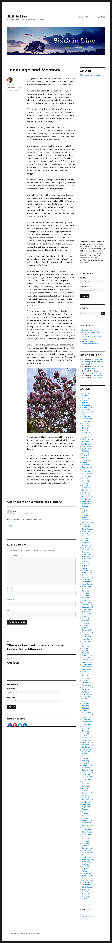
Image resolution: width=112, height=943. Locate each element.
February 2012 (87, 793)
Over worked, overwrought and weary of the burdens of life (92, 362)
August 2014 (86, 724)
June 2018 (85, 618)
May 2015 (85, 703)
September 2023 (87, 474)
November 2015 (87, 690)
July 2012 (85, 781)
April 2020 (85, 568)
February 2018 (87, 628)
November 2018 (87, 607)
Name (10, 589)
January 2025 (86, 437)
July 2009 (85, 864)
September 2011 (87, 804)
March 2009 (86, 873)
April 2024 (85, 458)
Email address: (12, 697)
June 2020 (85, 563)
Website (11, 610)
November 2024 (87, 442)
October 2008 (86, 885)
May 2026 (85, 400)
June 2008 (85, 894)
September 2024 (88, 446)
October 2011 (86, 802)
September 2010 (87, 832)
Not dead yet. (98, 378)
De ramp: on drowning (90, 330)
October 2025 (86, 417)
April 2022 (85, 513)
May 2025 (85, 428)
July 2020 (85, 561)
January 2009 (86, 878)
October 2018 (86, 609)
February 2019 (87, 600)
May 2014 (85, 731)
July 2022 (85, 506)
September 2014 (87, 722)
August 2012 (86, 779)
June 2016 (85, 674)
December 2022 (87, 495)
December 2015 (87, 687)
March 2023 (86, 488)
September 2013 (87, 749)
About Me (90, 17)
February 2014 (87, 738)
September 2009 (88, 859)
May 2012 (85, 786)
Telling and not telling (90, 344)
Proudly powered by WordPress (29, 933)
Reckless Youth (87, 341)
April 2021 (85, 540)
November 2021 (87, 524)
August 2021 (86, 531)
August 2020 (86, 559)
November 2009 (87, 855)
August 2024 (86, 449)
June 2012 (85, 784)
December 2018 (87, 605)
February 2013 (87, 765)
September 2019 (87, 584)
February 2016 (87, 683)
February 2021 (87, 545)
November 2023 (87, 469)
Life (83, 914)
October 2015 (86, 692)
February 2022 (87, 517)
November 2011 (87, 800)
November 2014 (87, 717)
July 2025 (85, 423)
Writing (85, 919)
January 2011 (86, 823)
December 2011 (87, 798)
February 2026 (87, 407)
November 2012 (87, 772)
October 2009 (87, 857)
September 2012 (87, 777)
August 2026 (86, 394)
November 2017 (87, 635)
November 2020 (87, 552)
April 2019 (85, 596)
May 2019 (85, 593)
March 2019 (86, 598)
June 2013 (85, 756)
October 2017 (86, 637)
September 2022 (88, 501)
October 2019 (86, 582)
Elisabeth (10, 84)
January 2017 (86, 658)
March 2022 (86, 515)
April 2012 (85, 788)
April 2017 (85, 651)
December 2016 (87, 660)
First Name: (11, 689)
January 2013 (86, 768)
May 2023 (85, 483)
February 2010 (87, 848)
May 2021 (85, 538)
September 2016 (87, 667)
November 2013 (87, 745)
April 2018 (85, 623)
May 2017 (85, 648)
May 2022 (85, 511)
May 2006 (85, 899)
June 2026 (85, 398)
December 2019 (87, 577)
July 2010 (85, 837)
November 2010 (87, 827)
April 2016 (85, 678)
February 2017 (87, 655)
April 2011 (85, 816)
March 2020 (86, 570)
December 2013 (87, 742)
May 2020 (85, 566)
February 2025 (87, 435)
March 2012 (86, 791)
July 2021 (85, 534)
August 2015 (86, 697)
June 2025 (85, 426)
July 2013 (85, 754)
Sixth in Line (17, 16)
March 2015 (86, 708)
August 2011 (86, 807)
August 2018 (86, 614)
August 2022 (86, 504)
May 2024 (85, 456)
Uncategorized (12, 91)
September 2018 (87, 612)
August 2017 (86, 641)
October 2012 (86, 775)
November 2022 (87, 497)
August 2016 (86, 669)
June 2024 (85, 453)
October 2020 (86, 554)
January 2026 (86, 410)
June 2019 (85, 591)
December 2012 (87, 770)
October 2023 (86, 472)
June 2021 (85, 536)
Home (80, 17)
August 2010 (86, 834)
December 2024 (87, 439)
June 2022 (85, 508)
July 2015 (85, 699)
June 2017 (85, 646)
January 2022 (86, 520)
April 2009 (85, 871)
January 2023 (86, 492)
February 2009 (87, 876)
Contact (101, 17)
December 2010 (87, 825)
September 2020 (88, 557)
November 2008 (87, 882)
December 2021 (87, 522)
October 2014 (86, 719)
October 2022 (86, 499)
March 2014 (86, 736)
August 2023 (86, 476)
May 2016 (85, 676)
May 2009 (85, 869)
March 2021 (86, 543)
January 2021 (86, 547)
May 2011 (85, 814)
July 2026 (85, 396)
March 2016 (86, 680)
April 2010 (85, 843)
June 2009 (85, 866)
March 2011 (86, 818)
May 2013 (85, 758)
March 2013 (86, 763)
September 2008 (88, 887)
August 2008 (86, 889)
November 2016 (87, 662)
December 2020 (87, 550)
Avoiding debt (98, 376)
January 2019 (86, 602)
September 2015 (87, 694)
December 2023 (87, 467)
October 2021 (86, 527)
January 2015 (86, 713)
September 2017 (87, 639)
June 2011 (85, 811)
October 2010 (86, 830)
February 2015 (87, 710)
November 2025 (87, 414)
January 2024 (86, 465)
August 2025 (86, 421)
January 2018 (86, 630)
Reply (10, 526)
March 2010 (86, 846)
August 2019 (86, 586)
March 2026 (86, 405)
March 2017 (86, 653)
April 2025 (85, 430)
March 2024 (86, 460)
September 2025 (88, 419)
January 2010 (86, 850)
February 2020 (87, 573)
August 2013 (86, 752)
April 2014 (85, 733)
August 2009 (86, 862)
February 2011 (87, 820)
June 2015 (85, 701)
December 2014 (87, 715)
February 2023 (87, 490)
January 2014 (86, 740)
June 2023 (85, 481)
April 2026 (85, 403)
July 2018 (85, 616)
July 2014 (85, 726)
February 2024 (87, 462)
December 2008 (87, 880)
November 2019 (87, 579)
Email (10, 600)
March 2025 (86, 433)
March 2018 (86, 625)
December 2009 (87, 853)
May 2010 (85, 841)
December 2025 (87, 412)
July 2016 (85, 671)
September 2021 (87, 529)
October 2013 (86, 747)
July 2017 (85, 644)
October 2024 (86, 444)
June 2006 (85, 896)
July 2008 (85, 892)
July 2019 (85, 589)
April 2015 (85, 706)
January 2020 (86, 575)
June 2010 (85, 839)
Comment (12, 556)
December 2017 (87, 632)
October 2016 (86, 664)
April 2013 (85, 761)
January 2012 (86, 795)
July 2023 (85, 478)
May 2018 (85, 621)
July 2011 (85, 809)
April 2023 (85, 485)
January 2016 (86, 685)
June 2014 (85, 729)
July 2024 (85, 451)
